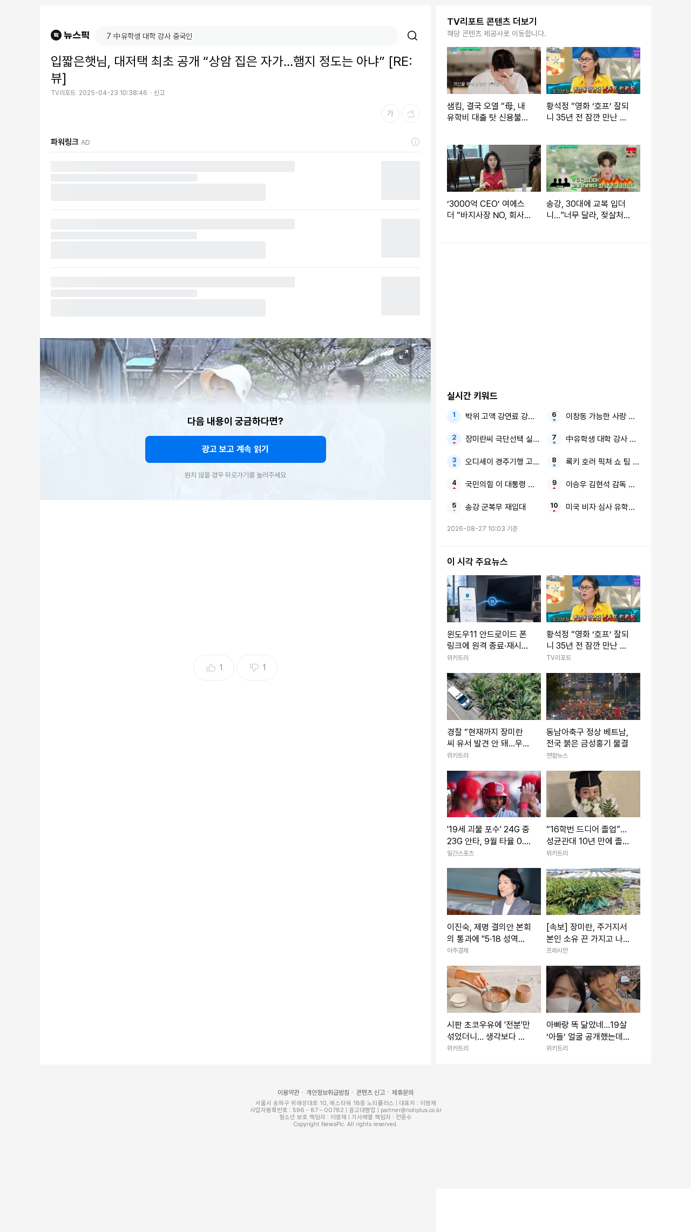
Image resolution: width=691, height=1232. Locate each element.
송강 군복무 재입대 (495, 507)
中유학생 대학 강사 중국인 (603, 439)
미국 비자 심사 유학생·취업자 (603, 507)
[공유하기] (411, 113)
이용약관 (288, 1092)
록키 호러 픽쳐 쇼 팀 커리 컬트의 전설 (603, 462)
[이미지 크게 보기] (404, 354)
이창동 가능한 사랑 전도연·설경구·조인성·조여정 (603, 416)
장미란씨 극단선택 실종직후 (502, 439)
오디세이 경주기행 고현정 (502, 462)
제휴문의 (403, 1092)
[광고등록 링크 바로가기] (415, 142)
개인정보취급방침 (327, 1092)
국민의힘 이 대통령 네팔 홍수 (502, 484)
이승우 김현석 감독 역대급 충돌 (603, 484)
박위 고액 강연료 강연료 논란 (502, 416)
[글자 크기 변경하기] (390, 113)
